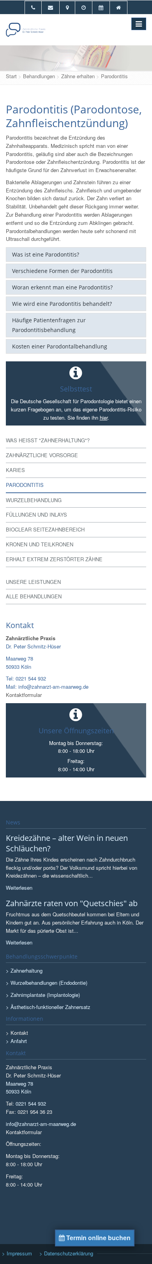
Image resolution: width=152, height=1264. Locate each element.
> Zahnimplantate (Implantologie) (43, 994)
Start (11, 76)
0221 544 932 (31, 1103)
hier (104, 417)
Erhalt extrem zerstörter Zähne (54, 559)
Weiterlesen (19, 887)
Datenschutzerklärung (68, 1253)
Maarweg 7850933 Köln (19, 662)
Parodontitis (114, 76)
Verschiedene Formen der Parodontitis (62, 271)
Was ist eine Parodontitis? (45, 254)
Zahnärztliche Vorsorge (42, 455)
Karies (15, 470)
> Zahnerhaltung (24, 970)
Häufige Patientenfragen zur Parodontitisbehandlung (49, 325)
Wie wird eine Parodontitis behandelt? (62, 303)
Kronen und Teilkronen (39, 544)
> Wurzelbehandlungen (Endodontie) (46, 982)
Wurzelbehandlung (34, 500)
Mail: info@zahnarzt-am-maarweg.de (47, 686)
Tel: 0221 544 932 (26, 678)
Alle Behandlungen (34, 596)
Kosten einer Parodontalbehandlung (59, 346)
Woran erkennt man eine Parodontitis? (62, 287)
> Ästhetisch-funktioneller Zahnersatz (48, 1007)
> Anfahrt (16, 1041)
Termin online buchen (98, 1237)
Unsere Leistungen (33, 581)
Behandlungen (39, 76)
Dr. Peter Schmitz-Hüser (33, 646)
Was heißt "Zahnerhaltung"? (48, 440)
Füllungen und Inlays (36, 514)
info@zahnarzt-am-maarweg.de (41, 1124)
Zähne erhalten (78, 76)
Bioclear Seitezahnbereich (45, 529)
